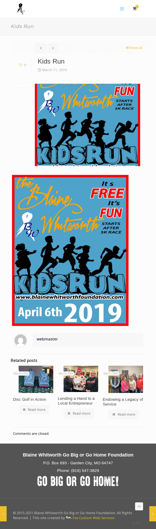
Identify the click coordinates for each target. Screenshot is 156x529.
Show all (135, 47)
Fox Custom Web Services (93, 517)
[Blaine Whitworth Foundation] (20, 8)
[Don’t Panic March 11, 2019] (3, 513)
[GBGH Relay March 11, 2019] (152, 513)
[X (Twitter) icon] (133, 523)
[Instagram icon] (137, 523)
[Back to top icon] (139, 506)
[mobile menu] (122, 8)
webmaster (47, 339)
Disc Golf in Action (29, 399)
